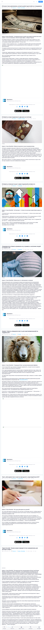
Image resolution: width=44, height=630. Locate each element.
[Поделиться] (17, 107)
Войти (40, 1)
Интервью (39, 628)
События (30, 628)
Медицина (20, 249)
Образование (20, 478)
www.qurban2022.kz (24, 379)
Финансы (20, 118)
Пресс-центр (21, 628)
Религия (19, 334)
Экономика (23, 7)
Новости (14, 7)
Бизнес (19, 7)
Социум (23, 118)
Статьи (4, 628)
